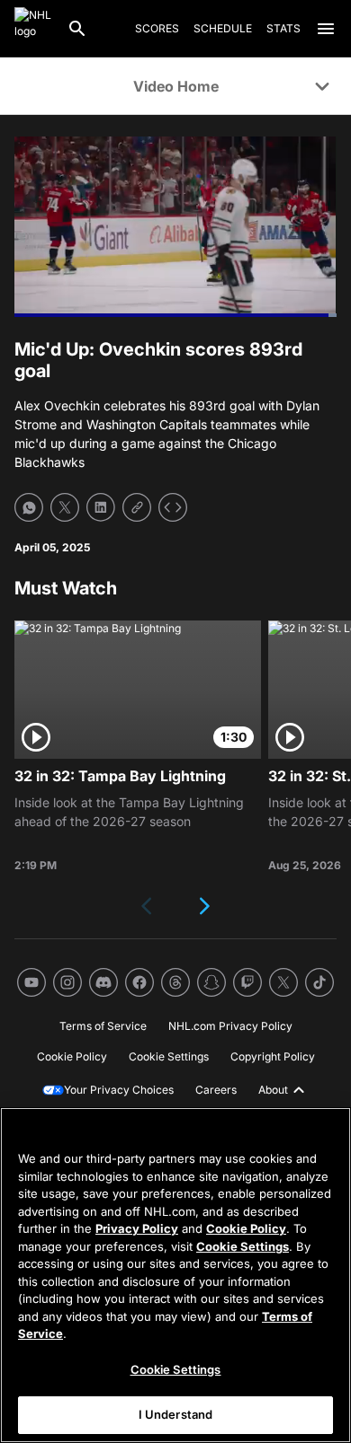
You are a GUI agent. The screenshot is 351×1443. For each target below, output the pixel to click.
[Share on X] (64, 507)
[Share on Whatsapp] (28, 507)
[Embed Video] (172, 507)
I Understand (176, 1414)
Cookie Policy (246, 1228)
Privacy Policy (136, 1228)
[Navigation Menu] (326, 29)
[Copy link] (136, 507)
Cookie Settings (242, 1246)
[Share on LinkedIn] (100, 507)
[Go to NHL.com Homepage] (33, 28)
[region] (175, 1275)
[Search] (77, 29)
